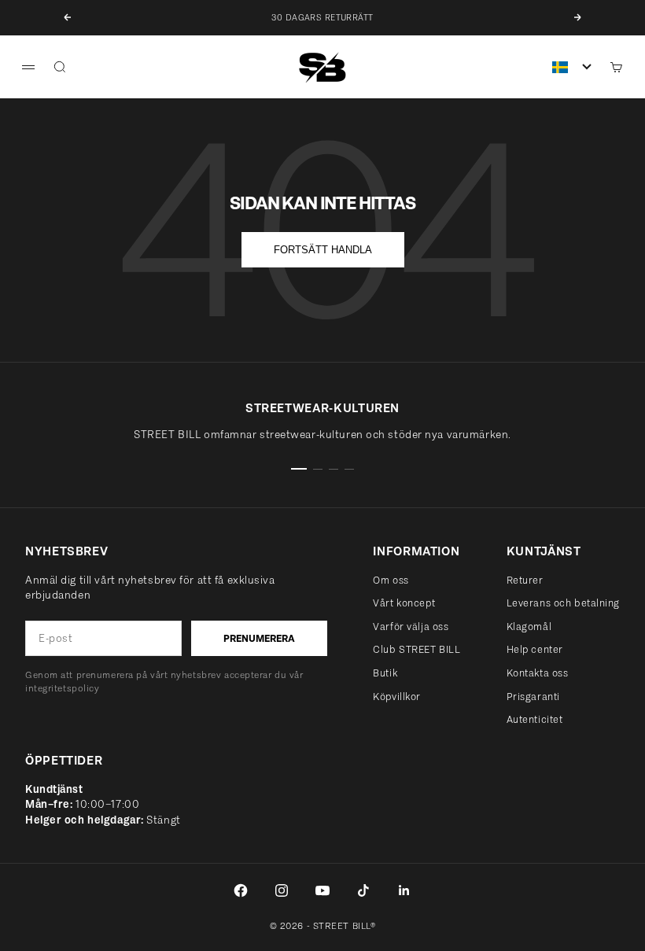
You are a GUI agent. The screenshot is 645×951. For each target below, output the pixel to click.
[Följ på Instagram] (281, 890)
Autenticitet (535, 719)
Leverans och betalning (563, 603)
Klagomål (529, 626)
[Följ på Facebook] (241, 890)
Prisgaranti (533, 696)
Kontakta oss (538, 673)
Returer (525, 580)
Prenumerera (259, 638)
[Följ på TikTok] (363, 890)
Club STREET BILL (416, 649)
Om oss (390, 580)
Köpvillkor (397, 696)
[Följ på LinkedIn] (404, 890)
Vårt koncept (404, 603)
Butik (385, 673)
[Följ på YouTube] (322, 890)
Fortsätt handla (323, 250)
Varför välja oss (410, 626)
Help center (535, 649)
